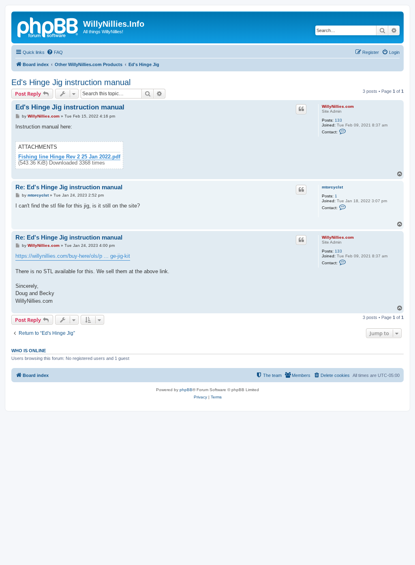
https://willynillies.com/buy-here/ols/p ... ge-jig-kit (72, 256)
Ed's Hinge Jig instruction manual (70, 82)
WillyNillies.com (338, 106)
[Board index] (48, 26)
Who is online (28, 350)
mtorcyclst (332, 187)
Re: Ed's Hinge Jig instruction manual (68, 187)
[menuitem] (55, 52)
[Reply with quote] (301, 109)
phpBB (186, 389)
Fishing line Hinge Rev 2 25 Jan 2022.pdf (69, 157)
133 (338, 120)
